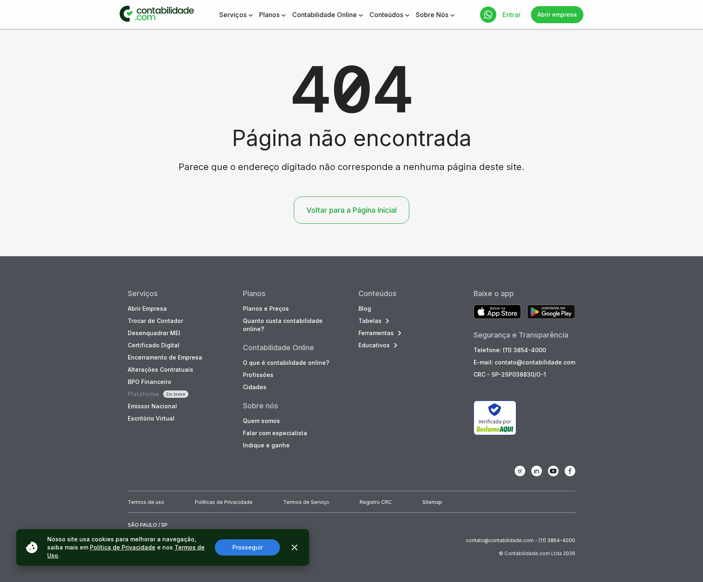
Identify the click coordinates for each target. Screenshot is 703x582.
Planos (269, 15)
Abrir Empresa (147, 308)
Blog (364, 308)
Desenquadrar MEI (154, 332)
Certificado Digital (153, 345)
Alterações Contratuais (160, 369)
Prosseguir (247, 547)
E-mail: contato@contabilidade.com (524, 362)
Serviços (233, 15)
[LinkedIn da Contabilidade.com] (536, 471)
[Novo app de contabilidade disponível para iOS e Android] (497, 312)
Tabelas (370, 320)
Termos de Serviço (306, 502)
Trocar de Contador (155, 320)
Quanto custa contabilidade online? (283, 324)
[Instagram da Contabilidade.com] (520, 471)
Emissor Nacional (152, 406)
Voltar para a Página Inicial (351, 210)
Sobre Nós (432, 15)
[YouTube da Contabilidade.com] (553, 471)
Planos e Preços (266, 308)
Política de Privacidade (122, 547)
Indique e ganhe (266, 445)
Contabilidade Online (324, 15)
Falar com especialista (275, 432)
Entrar (511, 15)
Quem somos (261, 420)
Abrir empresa (557, 14)
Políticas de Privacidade (224, 502)
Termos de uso (146, 502)
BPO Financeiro (149, 381)
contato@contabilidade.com (500, 540)
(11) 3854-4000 (557, 540)
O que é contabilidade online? (286, 362)
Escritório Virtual (151, 418)
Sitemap (432, 502)
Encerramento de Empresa (165, 357)
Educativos (374, 345)
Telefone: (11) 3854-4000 (510, 350)
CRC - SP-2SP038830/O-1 (510, 374)
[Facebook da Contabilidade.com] (570, 471)
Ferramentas (376, 332)
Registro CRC (376, 502)
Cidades (254, 387)
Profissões (258, 374)
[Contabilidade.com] (157, 15)
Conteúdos (386, 15)
